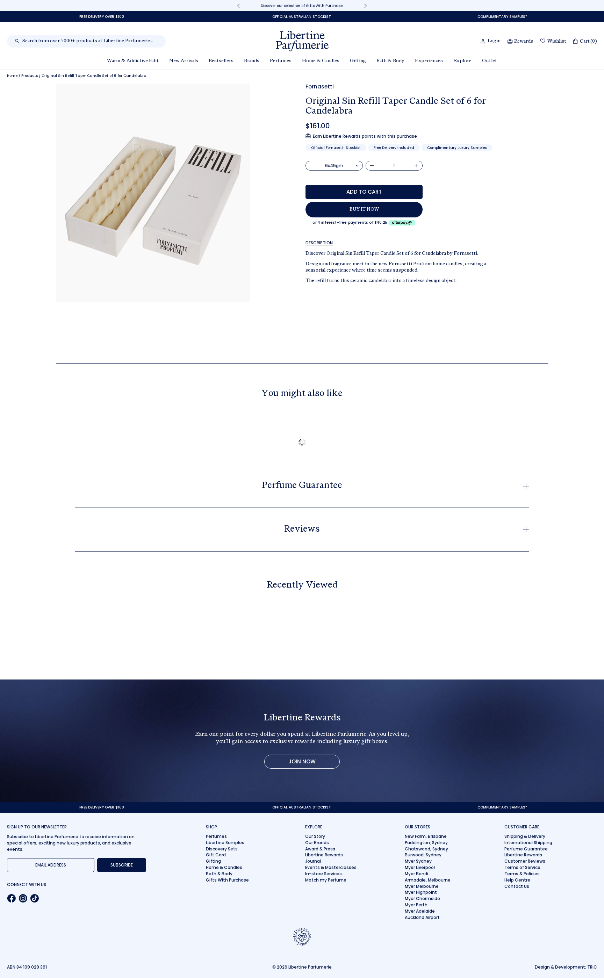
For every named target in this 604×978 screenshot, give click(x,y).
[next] (366, 5)
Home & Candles (224, 867)
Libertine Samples (225, 843)
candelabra (379, 280)
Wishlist (556, 41)
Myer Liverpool (420, 867)
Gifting (213, 861)
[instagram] (23, 898)
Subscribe (121, 865)
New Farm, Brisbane (426, 836)
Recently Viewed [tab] (302, 585)
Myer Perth (416, 905)
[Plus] (416, 166)
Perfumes (216, 836)
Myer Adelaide (420, 911)
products (29, 76)
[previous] (238, 5)
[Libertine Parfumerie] (302, 41)
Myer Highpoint (421, 892)
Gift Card (216, 855)
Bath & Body (219, 874)
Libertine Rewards (324, 855)
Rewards (523, 41)
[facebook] (11, 898)
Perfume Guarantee (526, 849)
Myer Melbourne (422, 886)
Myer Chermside (422, 898)
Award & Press (320, 849)
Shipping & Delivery (524, 836)
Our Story (315, 836)
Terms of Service (522, 867)
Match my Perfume (325, 880)
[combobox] (90, 41)
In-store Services (323, 874)
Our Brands (317, 843)
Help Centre (517, 880)
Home (12, 76)
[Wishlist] (543, 41)
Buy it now (364, 209)
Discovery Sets (222, 849)
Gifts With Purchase (227, 880)
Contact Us (516, 886)
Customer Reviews (524, 861)
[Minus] (372, 166)
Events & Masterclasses (331, 867)
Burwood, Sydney (423, 855)
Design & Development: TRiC (566, 967)
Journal (313, 861)
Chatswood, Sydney (426, 849)
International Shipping (528, 843)
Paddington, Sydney (426, 843)
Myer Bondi (416, 874)
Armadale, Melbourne (428, 880)
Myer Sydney (418, 861)
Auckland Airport (422, 917)
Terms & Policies (522, 874)
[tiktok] (34, 898)
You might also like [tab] (302, 394)
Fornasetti (319, 86)
